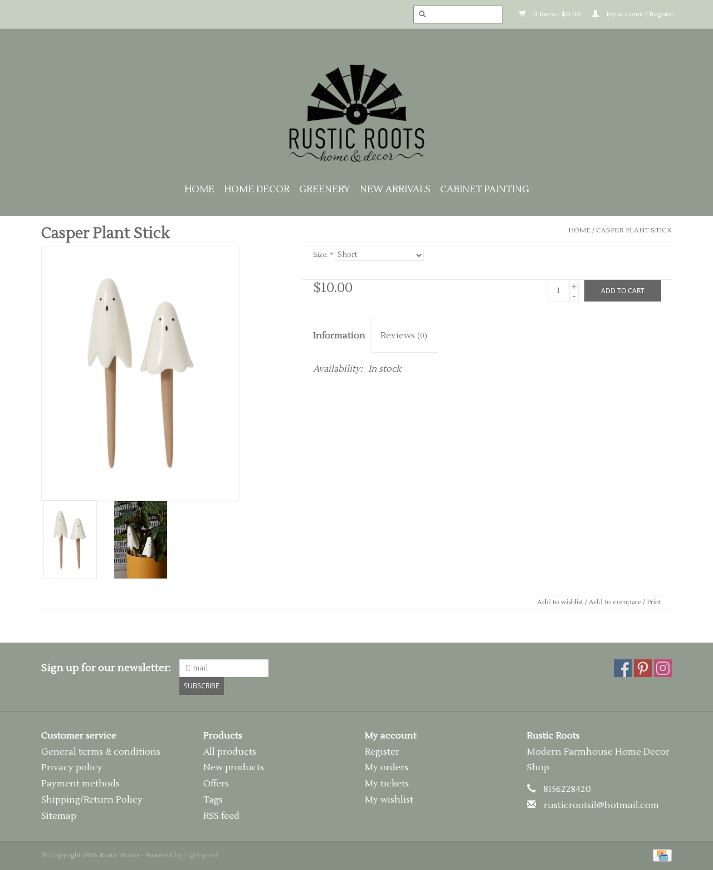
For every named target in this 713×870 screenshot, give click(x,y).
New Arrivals (395, 189)
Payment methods (80, 783)
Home (199, 189)
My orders (386, 767)
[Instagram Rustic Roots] (663, 668)
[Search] (418, 14)
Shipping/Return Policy (92, 799)
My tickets (387, 783)
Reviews (403, 335)
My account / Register (639, 14)
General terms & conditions (100, 751)
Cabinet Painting (484, 189)
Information (339, 335)
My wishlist (389, 799)
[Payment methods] (660, 855)
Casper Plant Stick (634, 230)
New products (233, 767)
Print (654, 602)
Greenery (324, 189)
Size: (323, 255)
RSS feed (221, 816)
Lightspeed (201, 855)
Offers (216, 783)
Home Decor (257, 189)
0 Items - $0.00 (556, 14)
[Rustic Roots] (356, 113)
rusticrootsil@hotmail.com (601, 805)
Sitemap (58, 816)
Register (382, 751)
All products (229, 751)
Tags (213, 799)
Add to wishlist (560, 602)
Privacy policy (71, 767)
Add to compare (616, 602)
